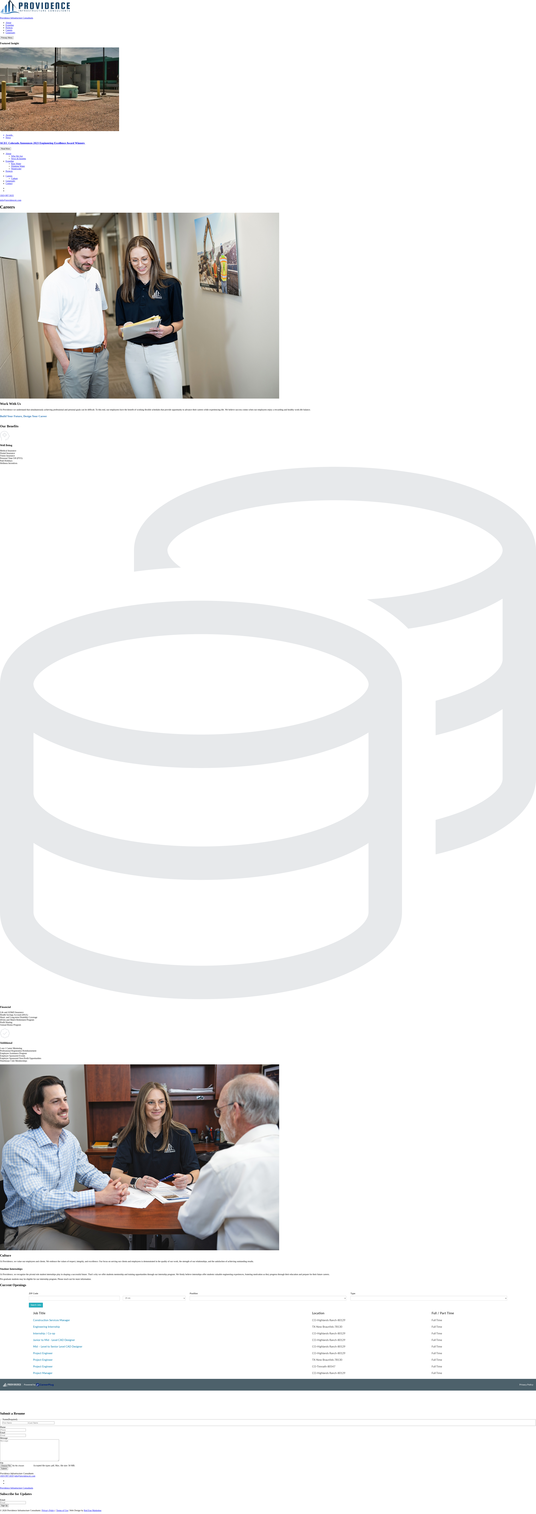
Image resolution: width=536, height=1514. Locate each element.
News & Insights (18, 158)
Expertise (10, 25)
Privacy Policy (48, 1510)
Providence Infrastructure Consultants (16, 18)
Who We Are (17, 156)
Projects (9, 27)
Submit (4, 1469)
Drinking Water (18, 166)
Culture (14, 178)
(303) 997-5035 (7, 195)
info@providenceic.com (10, 200)
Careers (9, 30)
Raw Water (16, 163)
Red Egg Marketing (92, 1510)
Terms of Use (62, 1510)
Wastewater (16, 168)
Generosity (10, 33)
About (8, 22)
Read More (5, 149)
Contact (9, 183)
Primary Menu (6, 38)
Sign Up (4, 1506)
